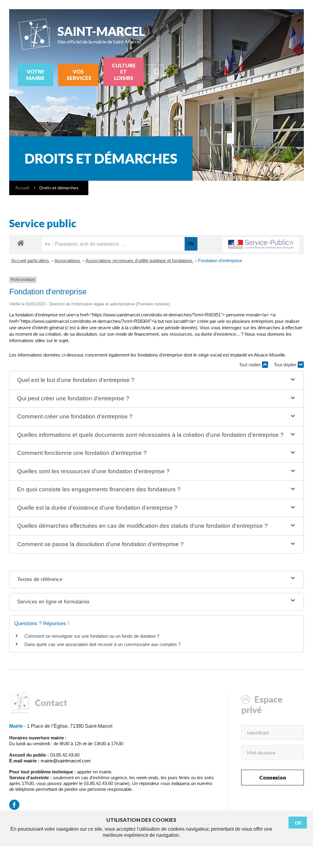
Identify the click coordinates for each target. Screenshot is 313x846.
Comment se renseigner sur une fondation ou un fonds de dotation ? (91, 636)
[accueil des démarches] (21, 242)
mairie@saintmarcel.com (66, 760)
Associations (67, 260)
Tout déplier (286, 364)
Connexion (272, 777)
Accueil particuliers (30, 260)
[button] (157, 380)
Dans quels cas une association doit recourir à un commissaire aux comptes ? (102, 644)
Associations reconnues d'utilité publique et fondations (140, 260)
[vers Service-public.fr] (261, 244)
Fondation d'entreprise (220, 260)
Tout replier (250, 364)
